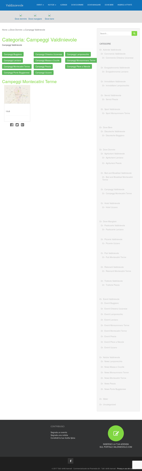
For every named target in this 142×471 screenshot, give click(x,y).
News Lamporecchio (113, 361)
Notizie (51, 5)
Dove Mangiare (94, 5)
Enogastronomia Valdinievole (117, 67)
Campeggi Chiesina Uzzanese (49, 54)
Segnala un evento (59, 432)
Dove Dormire (77, 5)
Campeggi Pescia (43, 66)
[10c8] (17, 94)
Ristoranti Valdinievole (114, 267)
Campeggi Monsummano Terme (81, 60)
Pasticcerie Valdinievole (114, 225)
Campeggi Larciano (12, 60)
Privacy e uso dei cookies (126, 468)
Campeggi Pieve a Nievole (78, 66)
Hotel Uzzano (112, 207)
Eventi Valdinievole (111, 299)
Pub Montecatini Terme (116, 257)
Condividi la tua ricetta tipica (63, 437)
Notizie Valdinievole (111, 357)
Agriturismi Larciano (114, 157)
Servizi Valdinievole (112, 95)
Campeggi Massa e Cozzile (47, 60)
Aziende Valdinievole (112, 49)
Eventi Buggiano (111, 303)
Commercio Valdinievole (114, 53)
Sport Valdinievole (112, 109)
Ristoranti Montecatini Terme (118, 271)
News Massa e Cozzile (114, 366)
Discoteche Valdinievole (114, 131)
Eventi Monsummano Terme (116, 325)
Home (4, 29)
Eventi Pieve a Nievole (114, 341)
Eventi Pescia (110, 336)
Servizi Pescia (112, 99)
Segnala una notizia (59, 435)
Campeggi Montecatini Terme (17, 66)
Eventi (39, 5)
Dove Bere (109, 5)
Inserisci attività (125, 5)
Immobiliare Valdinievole (115, 81)
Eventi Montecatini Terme (115, 330)
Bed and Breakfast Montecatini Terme (117, 178)
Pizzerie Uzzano (113, 243)
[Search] (134, 33)
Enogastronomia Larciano (117, 71)
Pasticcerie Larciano (115, 229)
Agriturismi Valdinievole (114, 153)
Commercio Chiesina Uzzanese (119, 57)
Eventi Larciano (111, 319)
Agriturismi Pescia (113, 163)
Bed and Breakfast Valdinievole (118, 173)
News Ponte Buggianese (115, 389)
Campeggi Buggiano (13, 54)
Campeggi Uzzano (44, 72)
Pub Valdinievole (111, 253)
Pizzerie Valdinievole (113, 239)
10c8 (8, 111)
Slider (105, 398)
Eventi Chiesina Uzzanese (115, 308)
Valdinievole (14, 5)
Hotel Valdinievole (112, 203)
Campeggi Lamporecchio (78, 54)
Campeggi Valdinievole (35, 29)
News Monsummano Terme (116, 372)
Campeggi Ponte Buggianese (17, 72)
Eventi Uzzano (110, 347)
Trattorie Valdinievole (113, 280)
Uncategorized (109, 404)
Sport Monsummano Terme (118, 113)
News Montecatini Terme (115, 378)
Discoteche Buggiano (115, 135)
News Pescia (110, 383)
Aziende (63, 5)
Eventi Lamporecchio (113, 314)
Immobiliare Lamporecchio (117, 85)
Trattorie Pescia (113, 284)
